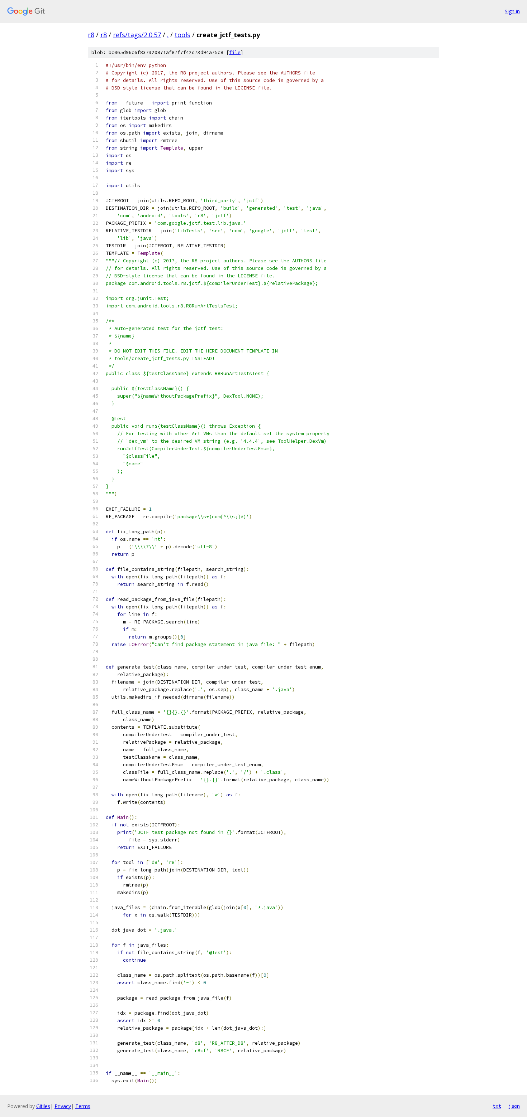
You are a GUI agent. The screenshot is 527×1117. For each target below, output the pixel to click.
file (235, 52)
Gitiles (43, 1106)
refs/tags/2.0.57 (137, 34)
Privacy (62, 1106)
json (514, 1106)
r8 (91, 34)
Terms (82, 1106)
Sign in (512, 11)
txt (497, 1106)
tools (182, 34)
